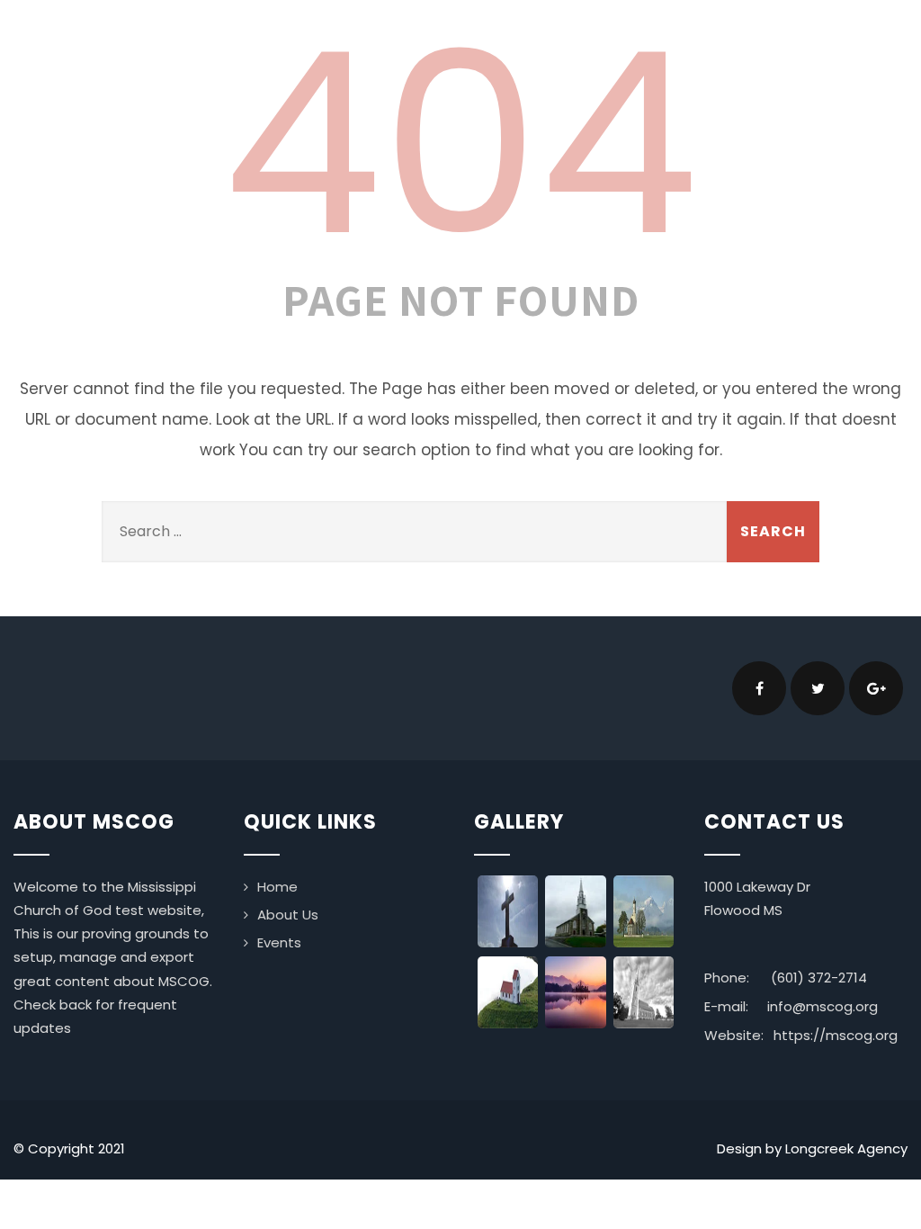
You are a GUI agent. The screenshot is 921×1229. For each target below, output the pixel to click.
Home (277, 886)
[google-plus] (876, 688)
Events (279, 942)
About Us (287, 914)
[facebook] (759, 688)
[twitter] (818, 688)
